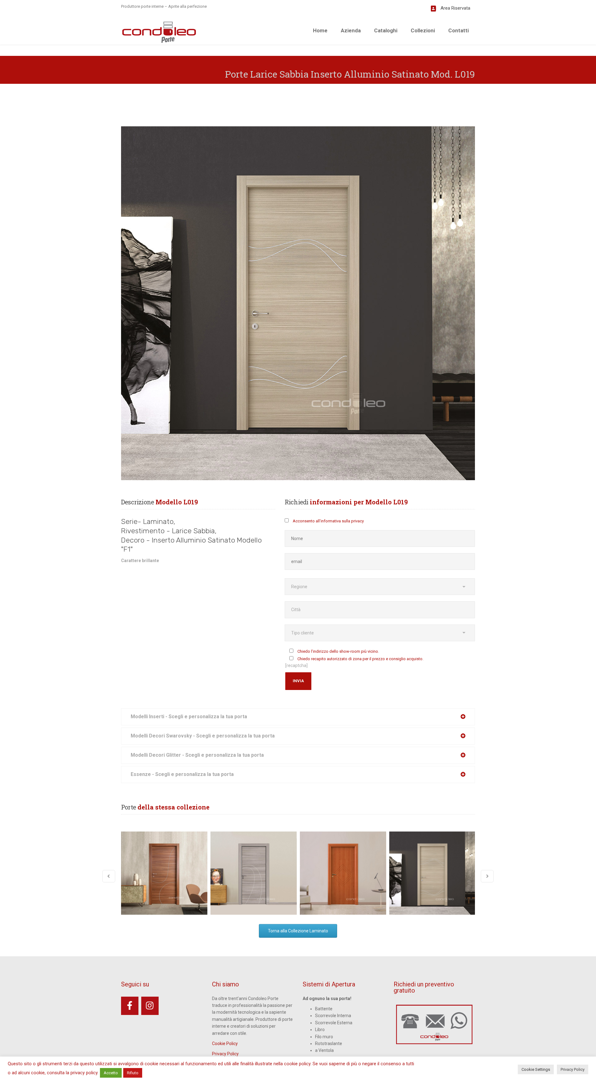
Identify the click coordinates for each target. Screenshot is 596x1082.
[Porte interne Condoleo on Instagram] (150, 1006)
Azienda (351, 30)
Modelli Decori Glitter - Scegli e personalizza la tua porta (197, 755)
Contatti (458, 30)
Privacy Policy (225, 1053)
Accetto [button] (111, 1073)
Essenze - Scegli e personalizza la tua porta (182, 774)
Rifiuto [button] (132, 1073)
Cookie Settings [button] (536, 1069)
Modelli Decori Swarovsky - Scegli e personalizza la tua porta (203, 736)
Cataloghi (385, 30)
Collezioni (423, 30)
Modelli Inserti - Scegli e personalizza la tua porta (189, 716)
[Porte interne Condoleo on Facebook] (129, 1006)
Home (320, 30)
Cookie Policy (225, 1043)
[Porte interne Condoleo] (159, 31)
